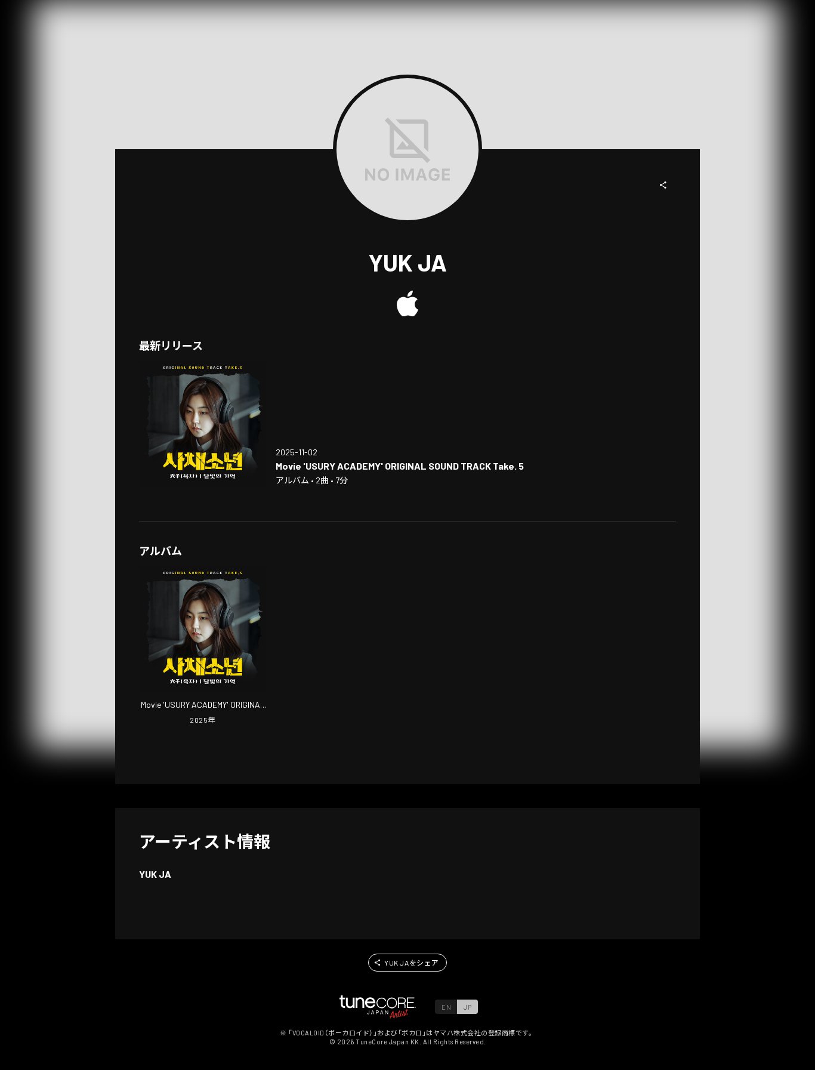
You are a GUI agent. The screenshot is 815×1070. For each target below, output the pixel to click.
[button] (663, 185)
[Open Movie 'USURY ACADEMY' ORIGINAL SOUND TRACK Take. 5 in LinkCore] (202, 424)
